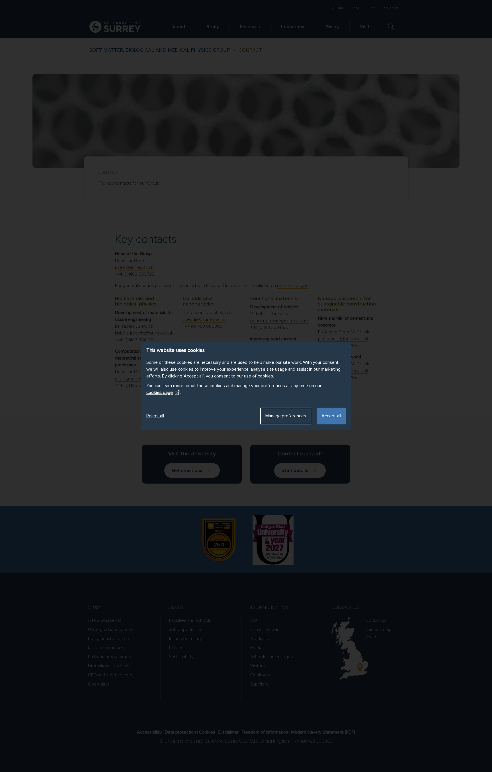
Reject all (155, 416)
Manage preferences (285, 416)
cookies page (159, 392)
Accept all (331, 416)
